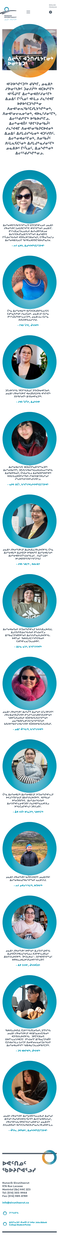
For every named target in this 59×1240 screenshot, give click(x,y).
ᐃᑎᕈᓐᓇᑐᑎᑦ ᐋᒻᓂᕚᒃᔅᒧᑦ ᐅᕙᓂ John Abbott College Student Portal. (28, 1223)
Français (53, 7)
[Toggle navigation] (28, 12)
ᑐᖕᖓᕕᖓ (14, 1213)
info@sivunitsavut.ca (15, 1202)
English (52, 5)
